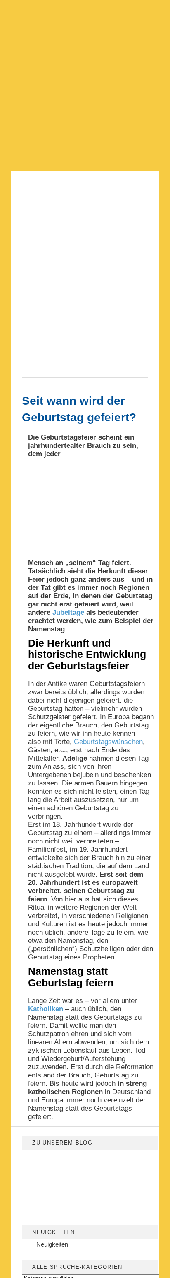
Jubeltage (68, 612)
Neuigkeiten (52, 1244)
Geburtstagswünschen (108, 742)
